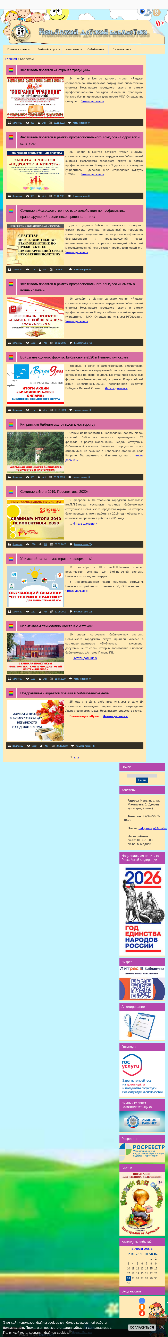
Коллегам (17, 123)
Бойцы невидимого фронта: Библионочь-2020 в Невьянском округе (74, 357)
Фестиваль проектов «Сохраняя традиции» (55, 70)
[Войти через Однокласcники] (142, 1307)
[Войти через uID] (142, 1301)
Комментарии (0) (81, 123)
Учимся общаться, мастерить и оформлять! (56, 559)
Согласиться (142, 1327)
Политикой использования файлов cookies (35, 1332)
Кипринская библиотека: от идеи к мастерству (57, 424)
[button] (142, 13)
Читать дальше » (92, 101)
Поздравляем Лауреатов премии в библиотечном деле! (65, 693)
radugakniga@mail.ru (152, 828)
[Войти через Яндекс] (142, 1313)
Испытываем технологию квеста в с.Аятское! (56, 626)
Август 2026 (142, 1248)
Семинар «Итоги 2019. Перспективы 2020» (54, 491)
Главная (11, 59)
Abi (43, 123)
